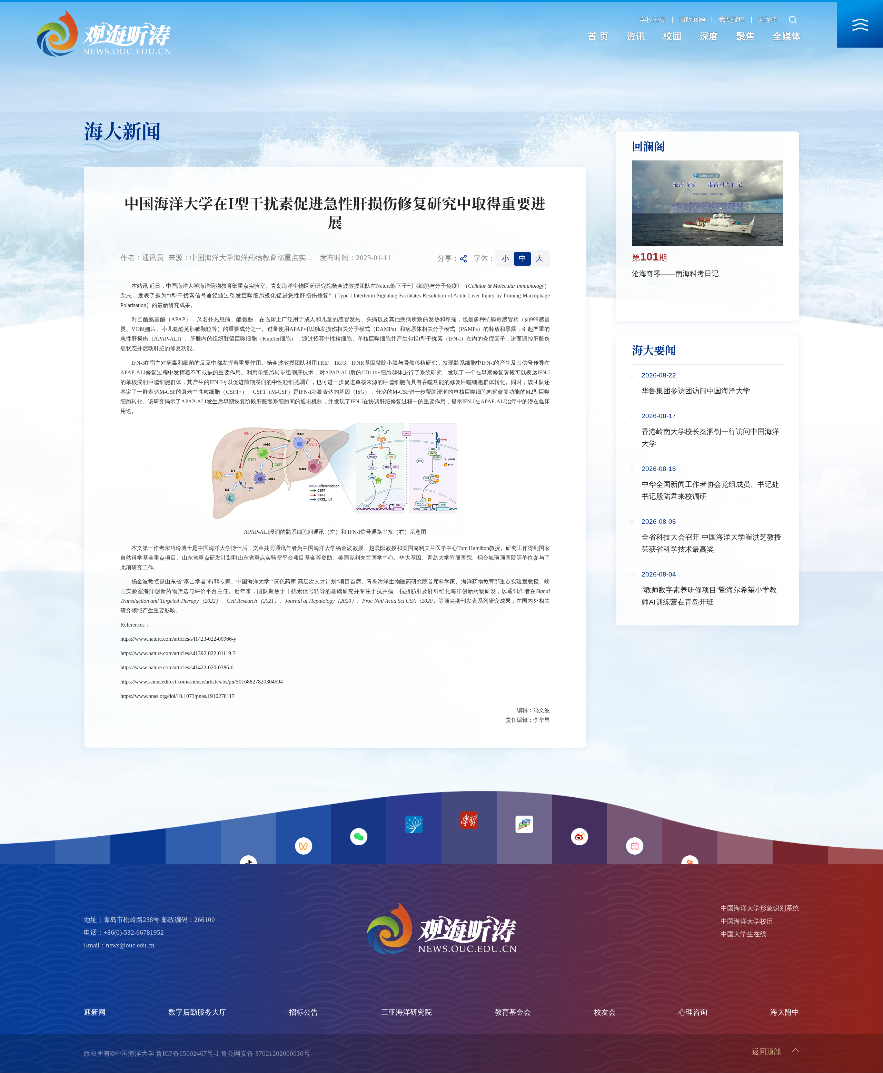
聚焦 (745, 36)
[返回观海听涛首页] (103, 11)
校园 (672, 36)
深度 (709, 36)
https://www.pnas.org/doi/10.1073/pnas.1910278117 (177, 696)
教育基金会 (513, 1012)
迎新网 (95, 1012)
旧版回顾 (692, 20)
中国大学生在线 (743, 934)
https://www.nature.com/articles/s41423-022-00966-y (178, 639)
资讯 (635, 36)
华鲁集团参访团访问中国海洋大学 (696, 391)
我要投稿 (731, 20)
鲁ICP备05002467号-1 (187, 1053)
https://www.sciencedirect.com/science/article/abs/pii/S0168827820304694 (201, 682)
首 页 (598, 36)
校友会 (605, 1012)
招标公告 (303, 1012)
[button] (640, 204)
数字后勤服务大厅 (197, 1012)
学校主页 (652, 20)
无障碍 (767, 20)
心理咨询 (692, 1012)
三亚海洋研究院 (406, 1012)
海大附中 (784, 1012)
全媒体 (787, 36)
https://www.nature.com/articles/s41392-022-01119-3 (178, 653)
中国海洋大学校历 (747, 921)
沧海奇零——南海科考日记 (675, 273)
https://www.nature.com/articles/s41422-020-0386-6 (177, 667)
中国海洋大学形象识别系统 (760, 908)
